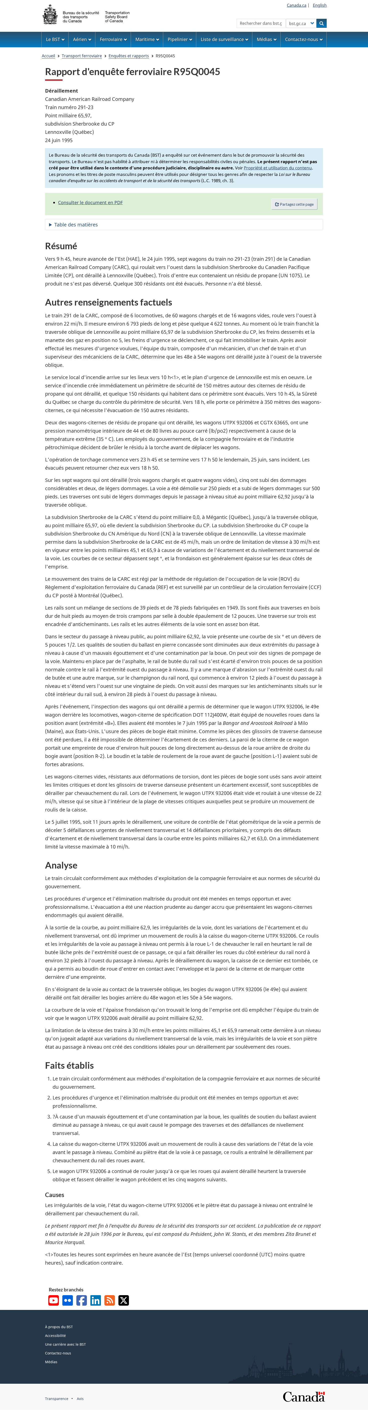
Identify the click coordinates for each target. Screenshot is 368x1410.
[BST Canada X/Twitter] (123, 1301)
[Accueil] (86, 14)
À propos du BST (59, 1326)
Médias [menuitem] (264, 39)
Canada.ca (296, 5)
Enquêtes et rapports (129, 56)
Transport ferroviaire (82, 56)
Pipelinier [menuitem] (178, 39)
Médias (51, 1361)
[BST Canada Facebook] (81, 1301)
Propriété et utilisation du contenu (278, 168)
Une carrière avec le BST (65, 1344)
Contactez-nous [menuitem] (301, 39)
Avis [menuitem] (80, 1398)
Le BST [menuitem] (53, 39)
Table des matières (76, 224)
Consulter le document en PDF (90, 202)
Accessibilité (55, 1335)
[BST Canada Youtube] (53, 1301)
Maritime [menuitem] (145, 39)
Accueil (48, 56)
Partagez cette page (297, 204)
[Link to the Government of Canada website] (304, 1396)
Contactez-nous (58, 1353)
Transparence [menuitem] (56, 1398)
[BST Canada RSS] (109, 1301)
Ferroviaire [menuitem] (111, 39)
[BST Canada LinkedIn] (95, 1301)
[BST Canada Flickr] (67, 1301)
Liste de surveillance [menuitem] (222, 39)
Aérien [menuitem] (80, 39)
